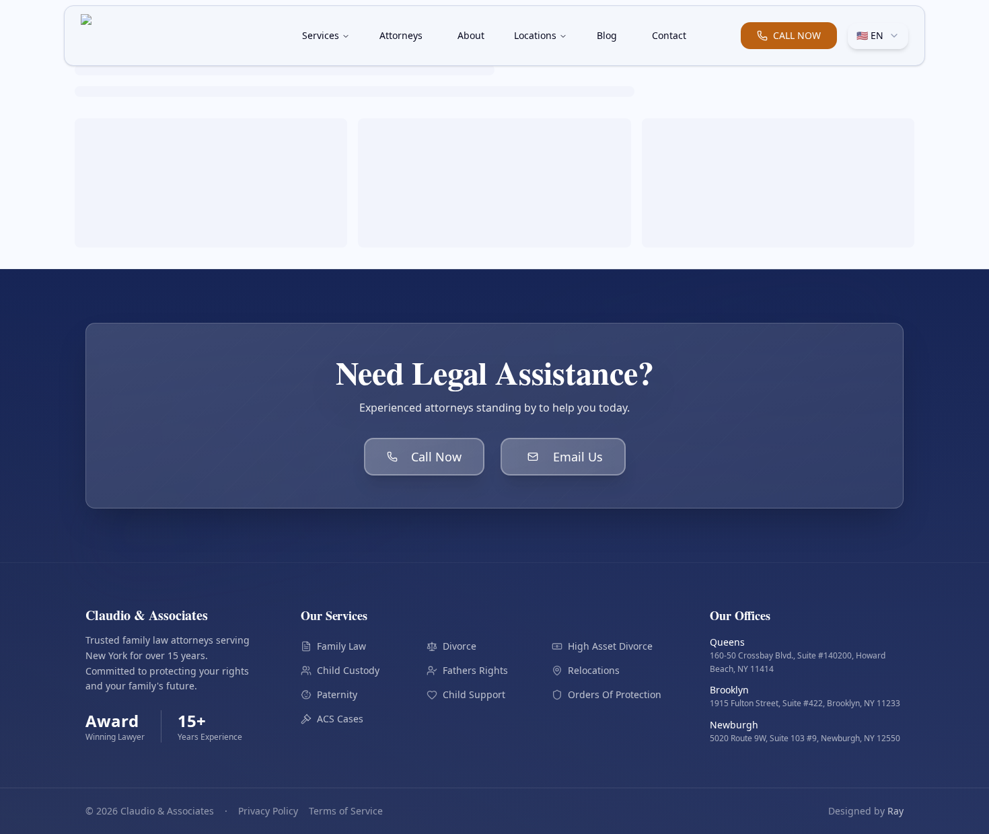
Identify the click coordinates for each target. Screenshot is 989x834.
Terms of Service (346, 810)
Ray (895, 810)
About (470, 35)
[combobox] (878, 35)
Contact (669, 35)
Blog (607, 35)
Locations (535, 35)
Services (320, 35)
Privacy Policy (268, 810)
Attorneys (401, 35)
